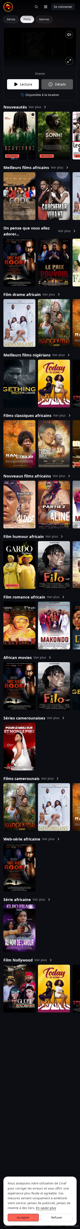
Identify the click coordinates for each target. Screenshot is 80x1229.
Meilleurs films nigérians (34, 355)
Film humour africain (30, 536)
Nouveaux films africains (34, 476)
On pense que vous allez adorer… (37, 231)
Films (27, 19)
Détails (60, 84)
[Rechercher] (36, 7)
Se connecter (63, 7)
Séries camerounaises (31, 718)
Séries (11, 19)
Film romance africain (31, 597)
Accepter (23, 1217)
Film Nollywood (25, 960)
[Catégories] (45, 7)
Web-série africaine (29, 839)
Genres (44, 19)
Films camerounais (28, 778)
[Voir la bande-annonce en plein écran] (69, 61)
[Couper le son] (69, 34)
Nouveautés (22, 107)
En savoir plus (46, 1208)
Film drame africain (29, 294)
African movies (24, 657)
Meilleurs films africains (33, 167)
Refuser (56, 1217)
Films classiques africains (34, 415)
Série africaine (24, 899)
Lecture (26, 84)
